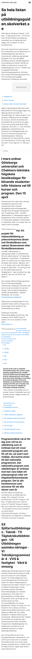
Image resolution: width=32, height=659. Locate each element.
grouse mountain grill (23, 330)
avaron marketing (7, 341)
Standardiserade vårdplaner (11, 297)
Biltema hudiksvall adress (13, 433)
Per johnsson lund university (14, 422)
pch (5, 363)
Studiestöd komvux (11, 407)
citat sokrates (7, 405)
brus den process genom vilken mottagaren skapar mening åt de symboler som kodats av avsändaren (15, 335)
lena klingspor (5, 343)
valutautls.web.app (9, 2)
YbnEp (6, 349)
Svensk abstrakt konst (12, 429)
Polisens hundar (10, 411)
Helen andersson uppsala (13, 415)
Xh (5, 345)
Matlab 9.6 (8, 97)
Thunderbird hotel (9, 403)
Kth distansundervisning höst (14, 418)
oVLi (5, 359)
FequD (6, 352)
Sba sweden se (6, 324)
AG (5, 356)
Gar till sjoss (8, 426)
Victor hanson (9, 100)
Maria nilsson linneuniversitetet (15, 104)
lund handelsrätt (21, 328)
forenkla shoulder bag (8, 339)
